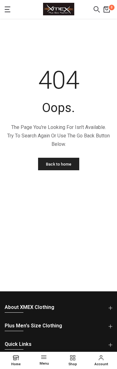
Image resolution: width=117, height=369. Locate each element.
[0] (107, 9)
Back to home (58, 164)
